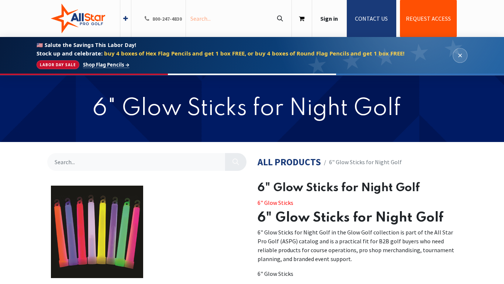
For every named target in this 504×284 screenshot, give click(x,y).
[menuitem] (125, 18)
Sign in (329, 18)
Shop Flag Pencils (106, 65)
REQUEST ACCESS (428, 18)
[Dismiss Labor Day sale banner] (460, 55)
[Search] (280, 18)
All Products (289, 162)
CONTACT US (371, 18)
